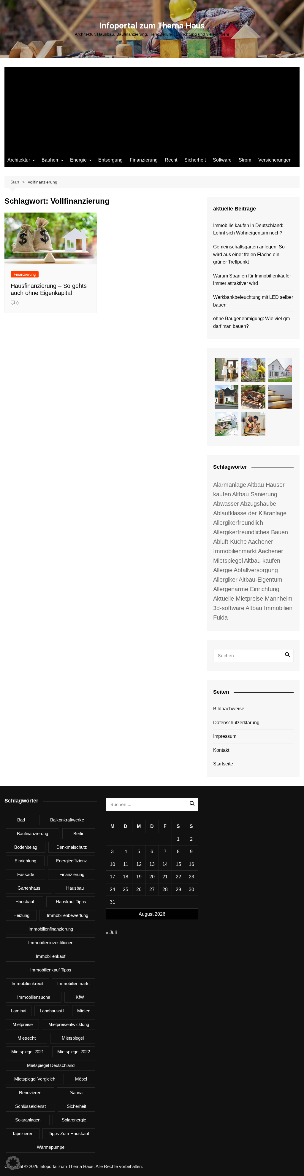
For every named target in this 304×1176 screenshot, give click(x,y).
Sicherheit (195, 159)
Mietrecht (27, 1038)
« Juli (111, 932)
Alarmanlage (229, 484)
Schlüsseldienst (30, 1106)
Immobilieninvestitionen (50, 942)
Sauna (76, 1092)
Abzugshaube (258, 503)
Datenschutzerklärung (236, 722)
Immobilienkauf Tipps (50, 969)
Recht (171, 159)
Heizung (21, 915)
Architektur (18, 159)
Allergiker (225, 579)
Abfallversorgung (256, 570)
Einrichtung (25, 860)
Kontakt (221, 750)
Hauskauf (24, 901)
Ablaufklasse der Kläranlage (249, 513)
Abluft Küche (230, 541)
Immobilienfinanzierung (50, 928)
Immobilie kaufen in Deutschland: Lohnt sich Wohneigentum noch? (248, 229)
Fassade (25, 874)
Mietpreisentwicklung (68, 1024)
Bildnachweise (228, 708)
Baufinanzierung (32, 833)
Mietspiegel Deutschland (51, 1065)
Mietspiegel (73, 1038)
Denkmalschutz (71, 847)
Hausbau (75, 888)
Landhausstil (52, 1010)
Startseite (223, 763)
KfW (80, 997)
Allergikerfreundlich (238, 522)
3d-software (228, 608)
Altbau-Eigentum (260, 579)
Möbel (81, 1078)
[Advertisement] (152, 108)
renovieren (30, 1092)
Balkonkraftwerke (67, 819)
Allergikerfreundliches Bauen (250, 532)
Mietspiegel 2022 (73, 1051)
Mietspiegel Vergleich (34, 1078)
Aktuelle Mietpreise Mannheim (252, 598)
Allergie (222, 570)
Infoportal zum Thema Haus (152, 26)
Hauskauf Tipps (71, 901)
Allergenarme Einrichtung (246, 589)
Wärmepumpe (50, 1147)
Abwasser (226, 503)
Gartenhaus (29, 888)
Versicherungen (275, 159)
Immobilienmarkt (73, 983)
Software (222, 159)
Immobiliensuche (33, 997)
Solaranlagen (27, 1119)
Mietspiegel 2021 (27, 1051)
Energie (78, 159)
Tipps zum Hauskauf (69, 1133)
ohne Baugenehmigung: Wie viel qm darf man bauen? (251, 322)
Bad (21, 819)
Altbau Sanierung (254, 494)
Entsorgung (110, 159)
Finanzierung (144, 159)
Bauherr (50, 159)
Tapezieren (22, 1133)
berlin (78, 833)
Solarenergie (74, 1119)
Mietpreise (22, 1024)
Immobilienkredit (27, 983)
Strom (245, 159)
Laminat (18, 1010)
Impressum (224, 736)
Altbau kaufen (262, 560)
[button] (13, 1163)
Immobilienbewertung (67, 915)
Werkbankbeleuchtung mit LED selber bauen (253, 301)
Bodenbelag (25, 847)
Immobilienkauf (50, 956)
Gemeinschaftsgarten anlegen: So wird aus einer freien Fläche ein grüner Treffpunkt (249, 254)
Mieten (83, 1010)
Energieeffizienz (71, 860)
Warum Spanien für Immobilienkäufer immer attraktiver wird (252, 279)
